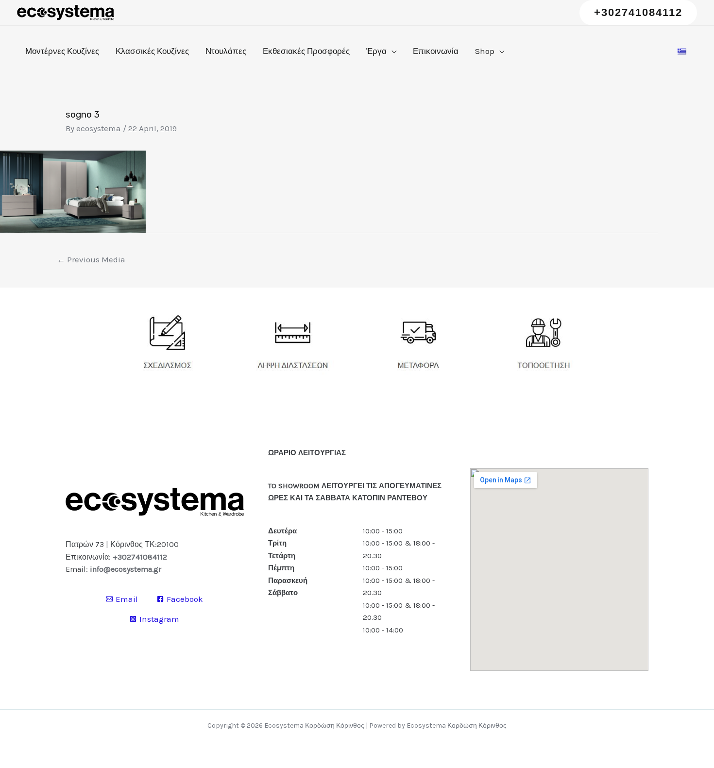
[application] (391, 51)
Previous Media (91, 259)
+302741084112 (140, 557)
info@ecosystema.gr (125, 569)
